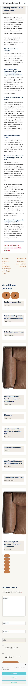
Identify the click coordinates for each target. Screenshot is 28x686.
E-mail (5, 631)
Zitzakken (8, 415)
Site (4, 640)
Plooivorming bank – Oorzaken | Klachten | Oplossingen (12, 399)
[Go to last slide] (6, 295)
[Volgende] (15, 295)
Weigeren (14, 678)
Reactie (6, 598)
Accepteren (14, 673)
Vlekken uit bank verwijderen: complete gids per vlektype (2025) (6, 266)
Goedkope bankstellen (12, 302)
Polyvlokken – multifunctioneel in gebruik (21, 262)
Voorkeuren (14, 682)
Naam (5, 623)
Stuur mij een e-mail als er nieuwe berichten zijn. (13, 656)
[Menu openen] (24, 3)
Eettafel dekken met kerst (14, 332)
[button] (25, 665)
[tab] (7, 555)
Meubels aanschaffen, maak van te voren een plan (12, 431)
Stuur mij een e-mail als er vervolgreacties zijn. (11, 648)
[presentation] (14, 368)
